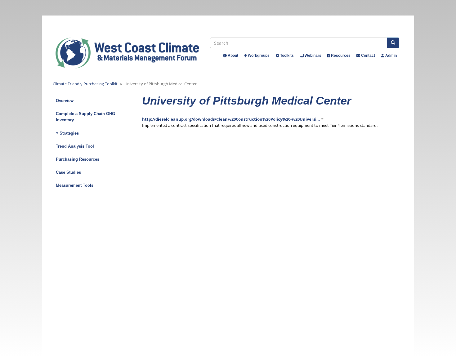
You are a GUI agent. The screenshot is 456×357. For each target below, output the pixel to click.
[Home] (133, 53)
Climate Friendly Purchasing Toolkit (85, 84)
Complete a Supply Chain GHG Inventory (85, 116)
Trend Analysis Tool (75, 146)
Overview (65, 100)
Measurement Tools (74, 185)
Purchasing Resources (77, 159)
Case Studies (68, 172)
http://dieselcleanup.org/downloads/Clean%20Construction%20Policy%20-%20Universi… (231, 119)
